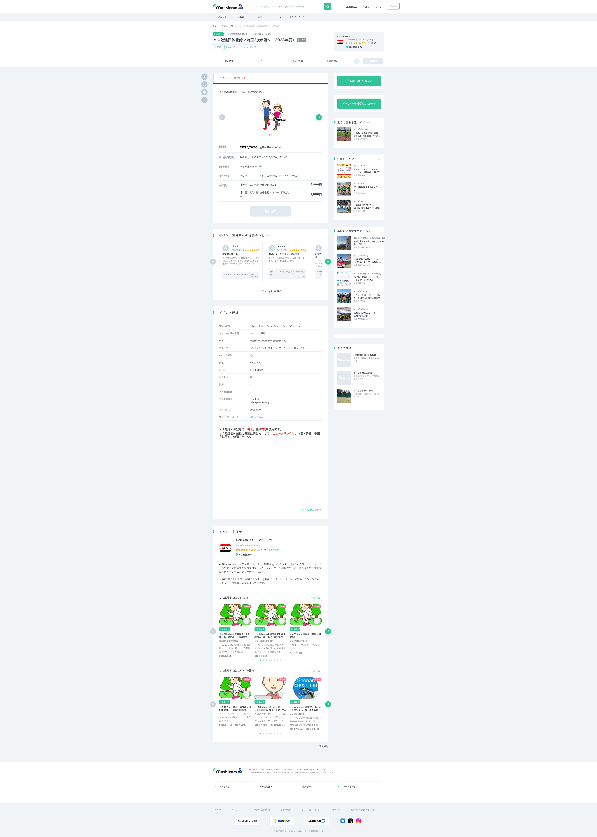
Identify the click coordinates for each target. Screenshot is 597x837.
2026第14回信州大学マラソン (366, 188)
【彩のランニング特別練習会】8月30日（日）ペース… (367, 134)
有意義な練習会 (230, 254)
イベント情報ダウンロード (359, 103)
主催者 (241, 17)
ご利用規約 (286, 810)
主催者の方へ (352, 6)
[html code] (204, 100)
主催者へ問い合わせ (359, 81)
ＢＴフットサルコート (364, 390)
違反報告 (323, 746)
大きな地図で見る (312, 509)
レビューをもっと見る (270, 291)
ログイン (377, 6)
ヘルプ (366, 6)
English (393, 6)
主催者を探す (266, 786)
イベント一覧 (227, 26)
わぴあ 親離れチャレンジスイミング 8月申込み (367, 278)
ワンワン (281, 246)
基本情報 (229, 61)
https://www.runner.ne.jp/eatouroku (268, 340)
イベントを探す (222, 786)
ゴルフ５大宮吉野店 (363, 372)
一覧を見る (316, 597)
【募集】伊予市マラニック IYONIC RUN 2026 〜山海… (367, 206)
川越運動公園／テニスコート (367, 355)
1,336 (373, 43)
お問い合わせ (237, 810)
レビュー (261, 61)
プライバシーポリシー (312, 810)
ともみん (235, 246)
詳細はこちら (256, 417)
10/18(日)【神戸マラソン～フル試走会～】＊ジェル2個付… (367, 260)
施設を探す (307, 786)
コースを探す (349, 786)
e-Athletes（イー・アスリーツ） (359, 40)
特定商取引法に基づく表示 (363, 810)
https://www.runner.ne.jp (248, 545)
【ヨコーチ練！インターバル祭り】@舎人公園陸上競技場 (367, 296)
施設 (259, 17)
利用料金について (262, 810)
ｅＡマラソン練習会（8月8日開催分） (240, 274)
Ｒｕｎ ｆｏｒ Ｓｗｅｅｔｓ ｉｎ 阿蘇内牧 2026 (367, 170)
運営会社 (336, 810)
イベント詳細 (296, 61)
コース (278, 17)
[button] (269, 135)
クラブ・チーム (297, 17)
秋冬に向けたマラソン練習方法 (284, 254)
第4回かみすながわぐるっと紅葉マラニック (366, 314)
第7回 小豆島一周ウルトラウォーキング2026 (369, 242)
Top (215, 26)
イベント (222, 17)
